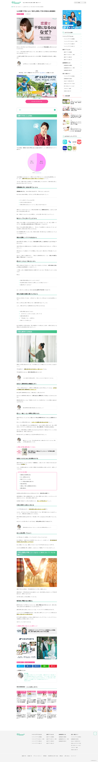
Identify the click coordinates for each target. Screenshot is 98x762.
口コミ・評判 (70, 41)
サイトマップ (73, 755)
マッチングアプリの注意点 (69, 76)
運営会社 (61, 755)
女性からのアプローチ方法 (69, 83)
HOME (14, 6)
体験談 (69, 38)
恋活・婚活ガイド (19, 6)
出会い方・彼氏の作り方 (69, 81)
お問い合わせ (67, 755)
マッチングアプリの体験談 (37, 736)
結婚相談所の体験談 (62, 736)
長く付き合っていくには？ (29, 662)
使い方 (69, 46)
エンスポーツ (42, 72)
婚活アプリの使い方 (50, 743)
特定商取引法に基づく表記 (53, 755)
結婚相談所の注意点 (68, 78)
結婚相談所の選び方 (62, 741)
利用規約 (45, 755)
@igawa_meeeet (27, 680)
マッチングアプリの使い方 (37, 743)
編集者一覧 (24, 755)
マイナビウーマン (38, 172)
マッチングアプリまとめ (68, 36)
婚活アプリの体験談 (50, 736)
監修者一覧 (30, 755)
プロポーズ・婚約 (67, 88)
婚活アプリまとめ (66, 49)
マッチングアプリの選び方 (37, 741)
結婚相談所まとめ (66, 62)
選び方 (69, 43)
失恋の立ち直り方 (74, 749)
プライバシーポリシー (37, 755)
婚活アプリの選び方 (50, 741)
